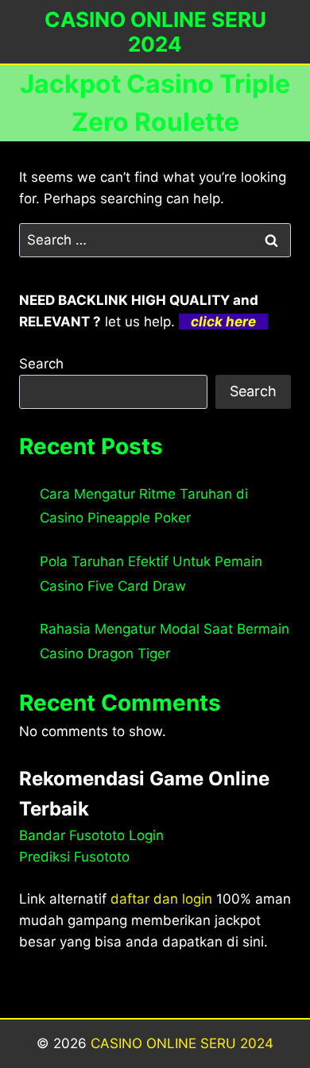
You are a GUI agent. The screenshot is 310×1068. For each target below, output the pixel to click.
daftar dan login (161, 899)
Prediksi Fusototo (74, 857)
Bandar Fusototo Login (91, 835)
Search (41, 364)
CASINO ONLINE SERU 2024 (182, 1043)
